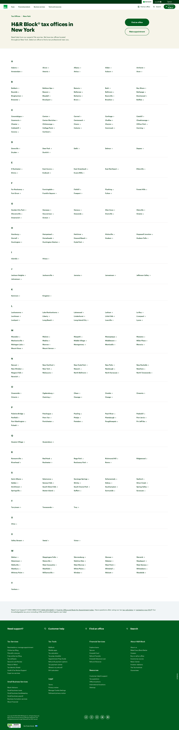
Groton (45, 218)
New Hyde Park (80, 365)
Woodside (140, 573)
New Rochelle (141, 365)
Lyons (138, 320)
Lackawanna (16, 312)
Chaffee (108, 120)
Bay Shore (140, 88)
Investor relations (137, 665)
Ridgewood (141, 458)
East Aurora (47, 169)
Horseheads (47, 238)
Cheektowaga (141, 120)
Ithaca (45, 259)
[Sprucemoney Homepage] (169, 2)
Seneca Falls (47, 483)
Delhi (76, 148)
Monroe (46, 345)
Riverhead (15, 462)
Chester (14, 124)
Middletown (110, 341)
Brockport (47, 100)
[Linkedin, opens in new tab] (108, 717)
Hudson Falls (141, 238)
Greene (139, 214)
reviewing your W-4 (143, 610)
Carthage (109, 116)
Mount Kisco (16, 348)
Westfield (46, 569)
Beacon (45, 92)
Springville (15, 491)
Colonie (77, 128)
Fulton (107, 193)
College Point (48, 128)
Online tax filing (12, 650)
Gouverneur (47, 214)
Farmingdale (47, 189)
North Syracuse (111, 373)
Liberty (45, 316)
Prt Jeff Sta (140, 421)
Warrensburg (79, 557)
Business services (39, 7)
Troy (75, 507)
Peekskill (139, 414)
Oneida (108, 393)
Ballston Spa (47, 88)
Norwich (14, 377)
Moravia (139, 345)
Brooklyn (108, 100)
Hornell (14, 238)
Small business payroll (15, 696)
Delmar (108, 148)
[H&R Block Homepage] (147, 2)
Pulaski (14, 425)
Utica (13, 524)
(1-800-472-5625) (47, 610)
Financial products (24, 7)
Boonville (109, 96)
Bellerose (77, 92)
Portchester (47, 421)
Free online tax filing (14, 656)
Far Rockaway (16, 189)
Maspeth (77, 337)
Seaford (139, 479)
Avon (138, 71)
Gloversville (16, 214)
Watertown (15, 561)
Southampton (110, 487)
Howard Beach (79, 238)
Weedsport (140, 561)
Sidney (108, 483)
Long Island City (80, 320)
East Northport (111, 169)
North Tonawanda (143, 373)
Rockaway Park (80, 462)
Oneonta (139, 393)
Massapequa (110, 337)
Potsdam (77, 421)
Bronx (76, 100)
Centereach (78, 120)
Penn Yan (46, 418)
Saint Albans (16, 479)
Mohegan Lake (17, 345)
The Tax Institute (136, 667)
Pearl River (109, 414)
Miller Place (141, 341)
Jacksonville (47, 275)
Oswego (77, 397)
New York (46, 369)
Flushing (108, 189)
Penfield (14, 418)
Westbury (15, 569)
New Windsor (16, 369)
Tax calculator (53, 653)
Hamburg (15, 234)
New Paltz (109, 365)
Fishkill (76, 189)
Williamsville (48, 573)
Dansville (14, 148)
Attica (76, 71)
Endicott (46, 173)
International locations (97, 685)
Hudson (108, 238)
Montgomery (79, 345)
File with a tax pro (13, 653)
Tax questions (94, 679)
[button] (169, 6)
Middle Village (79, 341)
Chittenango (47, 124)
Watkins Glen (79, 561)
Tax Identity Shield (13, 667)
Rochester (47, 462)
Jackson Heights (17, 275)
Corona (14, 132)
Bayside (14, 92)
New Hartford (48, 365)
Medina (45, 341)
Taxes (13, 7)
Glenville (139, 210)
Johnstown (15, 279)
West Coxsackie (49, 565)
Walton (14, 557)
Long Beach (47, 320)
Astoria (45, 71)
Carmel (77, 116)
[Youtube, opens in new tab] (102, 717)
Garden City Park (18, 210)
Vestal (45, 540)
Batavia (77, 88)
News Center (135, 662)
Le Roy (139, 312)
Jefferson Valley (142, 275)
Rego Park (78, 458)
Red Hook (46, 458)
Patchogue (47, 414)
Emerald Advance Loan (98, 659)
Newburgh (109, 369)
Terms (50, 684)
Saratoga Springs (80, 479)
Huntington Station (50, 242)
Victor (76, 540)
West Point (109, 565)
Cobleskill (15, 128)
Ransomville (16, 458)
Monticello (109, 345)
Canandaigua (16, 116)
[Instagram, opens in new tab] (97, 717)
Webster (108, 561)
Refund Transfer (95, 656)
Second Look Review (14, 662)
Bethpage (140, 92)
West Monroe (79, 565)
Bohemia (77, 96)
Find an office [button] (137, 22)
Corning (139, 128)
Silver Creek (141, 483)
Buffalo (139, 100)
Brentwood (140, 96)
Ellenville (140, 169)
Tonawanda (47, 507)
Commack (109, 128)
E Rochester (16, 169)
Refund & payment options (57, 662)
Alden (107, 68)
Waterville (46, 561)
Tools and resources (55, 7)
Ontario (14, 397)
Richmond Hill (110, 458)
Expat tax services (13, 673)
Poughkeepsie (110, 421)
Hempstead (47, 234)
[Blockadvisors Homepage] (158, 2)
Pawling (77, 414)
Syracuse (140, 491)
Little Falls (109, 316)
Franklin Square (49, 193)
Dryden (14, 152)
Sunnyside (109, 491)
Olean (76, 393)
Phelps (76, 418)
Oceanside (15, 393)
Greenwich (15, 218)
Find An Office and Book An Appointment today (75, 610)
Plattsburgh (109, 418)
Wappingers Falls (49, 557)
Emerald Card (94, 653)
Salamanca (47, 479)
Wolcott (108, 573)
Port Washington (17, 421)
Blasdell (46, 96)
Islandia (14, 259)
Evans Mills (78, 173)
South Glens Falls (49, 487)
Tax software (11, 659)
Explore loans (94, 647)
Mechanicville (16, 341)
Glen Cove (109, 210)
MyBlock (51, 647)
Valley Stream (16, 540)
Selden (14, 483)
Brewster (14, 100)
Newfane (140, 369)
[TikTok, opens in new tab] (86, 717)
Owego (108, 397)
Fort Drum (15, 193)
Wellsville (15, 565)
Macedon (15, 337)
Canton (45, 116)
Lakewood (78, 312)
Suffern (77, 491)
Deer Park (46, 148)
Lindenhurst (78, 316)
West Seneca (141, 565)
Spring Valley (141, 487)
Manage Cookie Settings (57, 690)
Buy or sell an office (137, 656)
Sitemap (92, 687)
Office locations (95, 682)
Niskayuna (47, 373)
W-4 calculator (53, 670)
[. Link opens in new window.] (14, 726)
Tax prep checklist (54, 656)
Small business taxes (14, 690)
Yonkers (14, 589)
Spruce (92, 650)
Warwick (139, 557)
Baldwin (14, 88)
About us (134, 647)
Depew (139, 148)
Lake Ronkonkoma (50, 312)
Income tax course (137, 659)
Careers (133, 653)
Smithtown (15, 487)
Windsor (77, 573)
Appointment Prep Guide (57, 659)
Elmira (13, 173)
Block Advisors (12, 687)
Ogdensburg (47, 393)
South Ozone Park (81, 487)
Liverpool (140, 316)
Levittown (15, 316)
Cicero (76, 124)
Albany (76, 68)
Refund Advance (95, 662)
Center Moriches (49, 120)
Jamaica (77, 275)
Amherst (139, 68)
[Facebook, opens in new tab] (91, 717)
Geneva (77, 210)
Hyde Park (78, 242)
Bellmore (108, 92)
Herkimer (77, 234)
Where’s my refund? (55, 667)
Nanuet (14, 365)
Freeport (77, 193)
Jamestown (109, 275)
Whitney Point (16, 573)
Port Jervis (140, 418)
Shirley (76, 483)
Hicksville (109, 234)
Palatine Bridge (17, 414)
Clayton (108, 124)
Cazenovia (15, 120)
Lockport (14, 320)
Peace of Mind (12, 664)
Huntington (15, 242)
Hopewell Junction (143, 234)
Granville (108, 214)
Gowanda (77, 214)
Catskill (139, 116)
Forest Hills (140, 189)
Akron (45, 68)
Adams (14, 68)
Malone (45, 337)
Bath (107, 88)
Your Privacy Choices (28, 725)
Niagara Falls (16, 373)
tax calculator (128, 610)
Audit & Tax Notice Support (17, 670)
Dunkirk (46, 152)
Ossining (46, 397)
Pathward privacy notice (57, 693)
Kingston (46, 296)
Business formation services (17, 699)
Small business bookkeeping (17, 693)
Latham (108, 312)
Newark (77, 369)
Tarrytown (15, 507)
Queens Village (17, 442)
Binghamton (16, 96)
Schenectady (110, 479)
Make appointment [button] (137, 32)
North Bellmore (80, 373)
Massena (139, 337)
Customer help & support (98, 676)
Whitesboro (141, 569)
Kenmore (14, 296)
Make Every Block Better (139, 650)
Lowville (108, 320)
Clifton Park (141, 124)
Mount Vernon (48, 348)
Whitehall (109, 569)
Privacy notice (53, 687)
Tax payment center (55, 664)
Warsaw (108, 557)
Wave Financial (12, 702)
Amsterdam (16, 71)
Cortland (46, 132)
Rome (107, 462)
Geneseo (46, 210)
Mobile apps (52, 650)
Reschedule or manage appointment (20, 647)
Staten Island (48, 491)
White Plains (79, 569)
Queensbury (47, 442)
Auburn (108, 71)
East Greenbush (80, 169)
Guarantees (135, 670)
